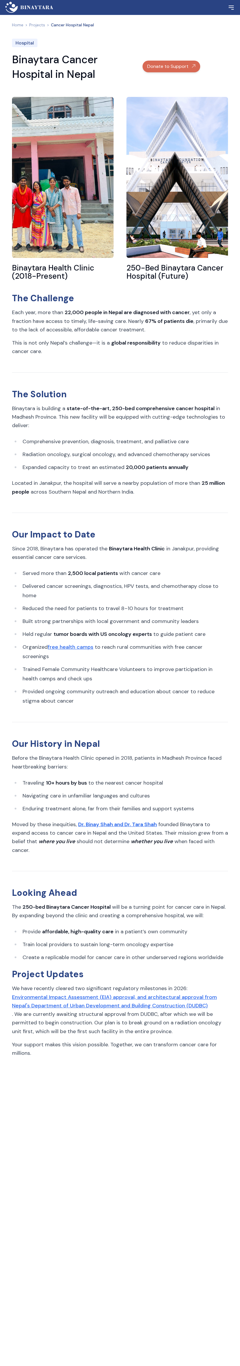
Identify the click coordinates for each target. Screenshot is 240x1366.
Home (17, 25)
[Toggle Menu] (231, 7)
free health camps (70, 647)
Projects (37, 25)
